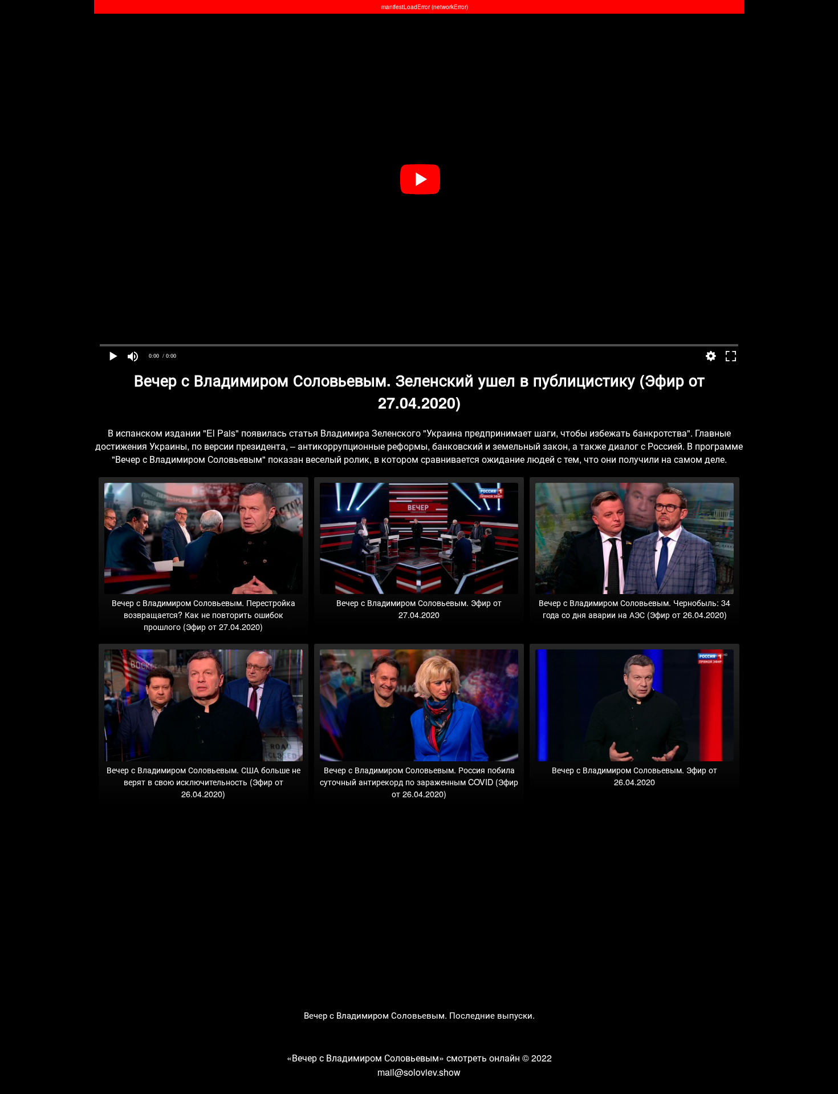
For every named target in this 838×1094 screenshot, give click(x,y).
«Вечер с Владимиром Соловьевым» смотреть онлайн (403, 1057)
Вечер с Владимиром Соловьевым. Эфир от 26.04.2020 (634, 776)
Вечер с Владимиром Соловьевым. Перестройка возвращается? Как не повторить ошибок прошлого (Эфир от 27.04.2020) (203, 614)
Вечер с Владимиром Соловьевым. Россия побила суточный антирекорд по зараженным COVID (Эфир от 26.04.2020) (419, 782)
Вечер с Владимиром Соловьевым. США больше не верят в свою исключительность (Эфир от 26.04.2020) (203, 782)
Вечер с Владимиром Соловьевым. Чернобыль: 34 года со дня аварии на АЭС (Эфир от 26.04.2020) (634, 608)
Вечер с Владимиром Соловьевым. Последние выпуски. (419, 1015)
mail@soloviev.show (419, 1072)
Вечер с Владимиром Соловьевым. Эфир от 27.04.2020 (419, 608)
